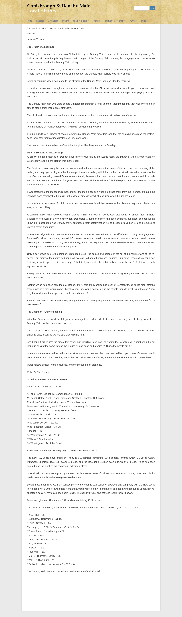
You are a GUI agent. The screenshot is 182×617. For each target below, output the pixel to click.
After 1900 (53, 21)
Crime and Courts (81, 21)
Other (144, 21)
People (97, 21)
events (65, 21)
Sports (122, 21)
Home (29, 21)
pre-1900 (40, 21)
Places (133, 21)
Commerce (110, 21)
